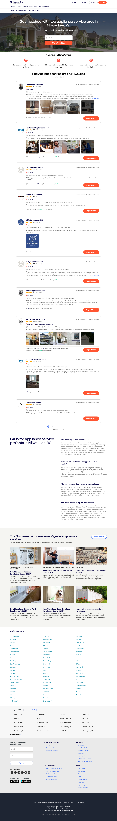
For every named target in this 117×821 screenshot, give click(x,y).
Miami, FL (85, 718)
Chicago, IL (63, 714)
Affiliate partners (83, 787)
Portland (79, 636)
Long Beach (14, 649)
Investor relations (83, 779)
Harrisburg (79, 639)
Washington (14, 676)
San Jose (13, 667)
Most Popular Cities (15, 710)
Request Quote (91, 118)
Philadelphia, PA (19, 727)
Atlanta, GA (18, 714)
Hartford (13, 673)
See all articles (99, 537)
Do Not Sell (60, 807)
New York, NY (86, 723)
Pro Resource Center (52, 774)
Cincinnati (46, 692)
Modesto (13, 655)
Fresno (12, 645)
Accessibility (67, 807)
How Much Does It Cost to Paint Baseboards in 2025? (23, 610)
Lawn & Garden (28, 6)
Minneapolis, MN (42, 723)
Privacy (48, 807)
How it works (81, 768)
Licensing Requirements (85, 761)
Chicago (13, 698)
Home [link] (12, 10)
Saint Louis (46, 664)
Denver (12, 670)
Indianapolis (14, 701)
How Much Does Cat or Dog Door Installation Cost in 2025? (56, 610)
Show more (95, 98)
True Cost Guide (82, 748)
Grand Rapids (47, 652)
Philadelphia (80, 642)
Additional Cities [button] (15, 734)
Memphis (79, 652)
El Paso (78, 664)
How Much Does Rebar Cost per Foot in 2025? (91, 571)
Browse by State (30, 710)
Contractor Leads (51, 776)
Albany (45, 670)
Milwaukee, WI (19, 723)
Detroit (45, 649)
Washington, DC (87, 731)
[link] (58, 85)
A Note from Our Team (84, 759)
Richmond (79, 682)
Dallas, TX (85, 714)
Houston (78, 670)
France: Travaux (36, 802)
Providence (80, 649)
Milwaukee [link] (22, 10)
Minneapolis (47, 655)
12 (68, 426)
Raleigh (45, 686)
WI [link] (16, 10)
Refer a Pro (81, 753)
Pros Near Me (82, 756)
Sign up (21, 763)
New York (46, 673)
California (53, 807)
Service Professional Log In (54, 768)
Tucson (12, 642)
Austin (78, 658)
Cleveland (46, 695)
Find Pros (48, 745)
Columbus (46, 698)
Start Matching (58, 43)
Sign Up (102, 2)
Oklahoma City (48, 701)
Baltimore (46, 642)
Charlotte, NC (42, 714)
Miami (12, 686)
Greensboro (47, 682)
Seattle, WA (64, 731)
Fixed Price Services (52, 750)
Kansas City (47, 661)
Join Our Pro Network (52, 771)
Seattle (78, 689)
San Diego (13, 661)
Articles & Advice (44, 6)
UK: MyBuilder (81, 802)
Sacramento (14, 658)
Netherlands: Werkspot (70, 802)
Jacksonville (14, 682)
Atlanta (12, 695)
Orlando (13, 689)
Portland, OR (41, 727)
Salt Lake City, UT (66, 727)
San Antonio (80, 673)
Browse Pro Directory (52, 748)
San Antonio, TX (87, 727)
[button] (32, 107)
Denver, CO (18, 718)
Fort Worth (79, 667)
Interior (13, 6)
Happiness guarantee (84, 785)
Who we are (81, 771)
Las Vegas (46, 667)
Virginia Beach (81, 686)
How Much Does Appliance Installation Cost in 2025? (21, 573)
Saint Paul (46, 658)
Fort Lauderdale (16, 679)
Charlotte (46, 679)
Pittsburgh (79, 645)
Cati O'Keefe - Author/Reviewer (86, 606)
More (35, 6)
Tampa (12, 692)
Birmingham (14, 636)
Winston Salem (48, 689)
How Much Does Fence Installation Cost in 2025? (90, 610)
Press (79, 776)
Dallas (78, 661)
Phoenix (13, 639)
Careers (80, 774)
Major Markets (17, 631)
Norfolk (78, 679)
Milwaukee (79, 695)
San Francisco (15, 664)
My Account (81, 745)
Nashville (79, 655)
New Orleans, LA (65, 723)
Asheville (46, 676)
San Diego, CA (19, 731)
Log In (93, 2)
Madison (78, 692)
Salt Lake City (80, 676)
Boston (45, 645)
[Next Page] (73, 426)
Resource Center (83, 750)
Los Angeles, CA (65, 718)
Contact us (81, 782)
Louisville (46, 636)
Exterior (19, 6)
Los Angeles (14, 652)
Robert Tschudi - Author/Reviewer (21, 567)
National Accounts (51, 779)
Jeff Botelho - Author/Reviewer (53, 567)
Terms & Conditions (69, 810)
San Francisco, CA (43, 731)
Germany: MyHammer (48, 802)
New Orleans (47, 639)
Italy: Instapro (58, 802)
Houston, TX (41, 718)
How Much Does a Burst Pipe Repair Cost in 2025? (57, 571)
